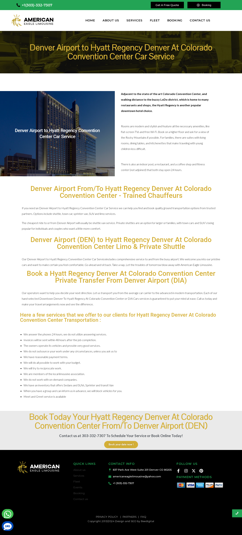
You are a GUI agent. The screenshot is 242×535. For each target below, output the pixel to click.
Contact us (80, 499)
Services (134, 20)
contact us (200, 20)
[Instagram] (186, 471)
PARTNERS (130, 516)
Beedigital (147, 521)
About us (111, 20)
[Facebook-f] (178, 471)
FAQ (143, 516)
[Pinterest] (201, 471)
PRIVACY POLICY (107, 516)
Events (77, 487)
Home (90, 20)
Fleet (155, 20)
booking (174, 20)
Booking (79, 493)
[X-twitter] (194, 471)
